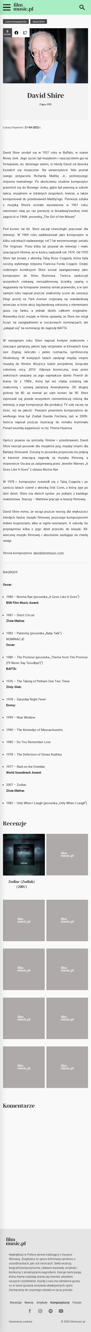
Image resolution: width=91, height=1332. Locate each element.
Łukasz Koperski (13, 127)
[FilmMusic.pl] (23, 7)
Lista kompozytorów (15, 21)
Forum (77, 1302)
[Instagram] (40, 1311)
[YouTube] (61, 1311)
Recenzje (16, 1302)
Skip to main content (5, 3)
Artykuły (41, 1302)
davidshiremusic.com (48, 553)
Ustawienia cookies (20, 1321)
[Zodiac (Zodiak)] (24, 855)
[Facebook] (30, 1311)
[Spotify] (50, 1311)
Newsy (29, 1302)
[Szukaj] (82, 7)
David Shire (39, 21)
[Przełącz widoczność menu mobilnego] (7, 7)
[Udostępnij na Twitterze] (25, 32)
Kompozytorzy (60, 1302)
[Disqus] (45, 1168)
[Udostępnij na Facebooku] (16, 32)
